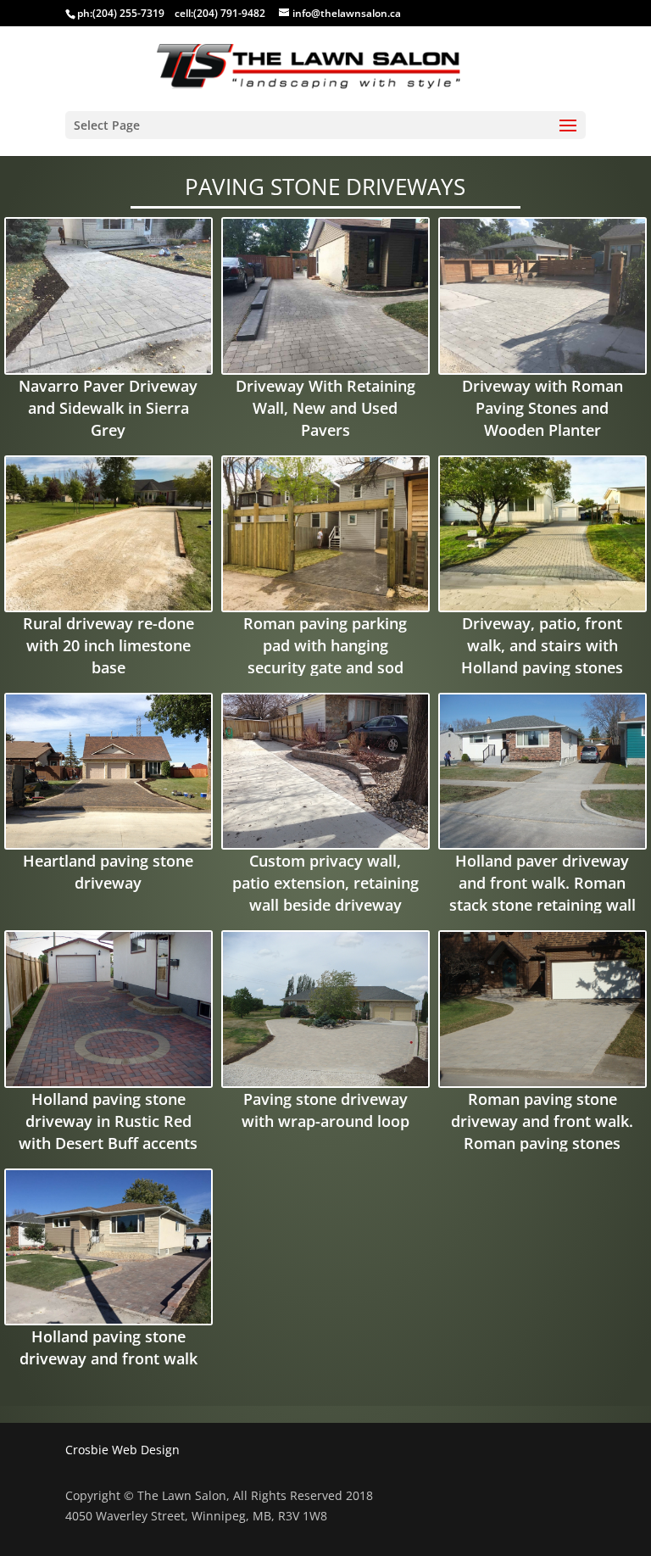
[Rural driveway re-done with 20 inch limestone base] (108, 533)
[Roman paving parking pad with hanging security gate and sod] (325, 533)
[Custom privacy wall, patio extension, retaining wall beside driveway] (325, 771)
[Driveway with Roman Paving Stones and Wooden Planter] (542, 295)
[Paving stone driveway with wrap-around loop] (325, 1008)
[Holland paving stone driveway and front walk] (108, 1246)
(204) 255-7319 (128, 13)
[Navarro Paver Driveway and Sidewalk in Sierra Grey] (108, 295)
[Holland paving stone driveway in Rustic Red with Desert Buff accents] (108, 1008)
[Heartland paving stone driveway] (108, 771)
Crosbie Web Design (122, 1450)
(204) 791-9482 (229, 13)
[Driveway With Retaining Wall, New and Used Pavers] (325, 295)
